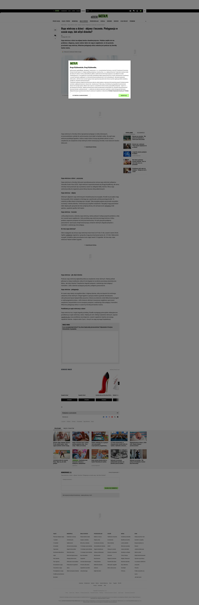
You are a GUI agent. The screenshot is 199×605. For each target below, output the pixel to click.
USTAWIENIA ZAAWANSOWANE (80, 95)
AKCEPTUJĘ (124, 95)
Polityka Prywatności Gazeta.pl (116, 90)
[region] (99, 79)
